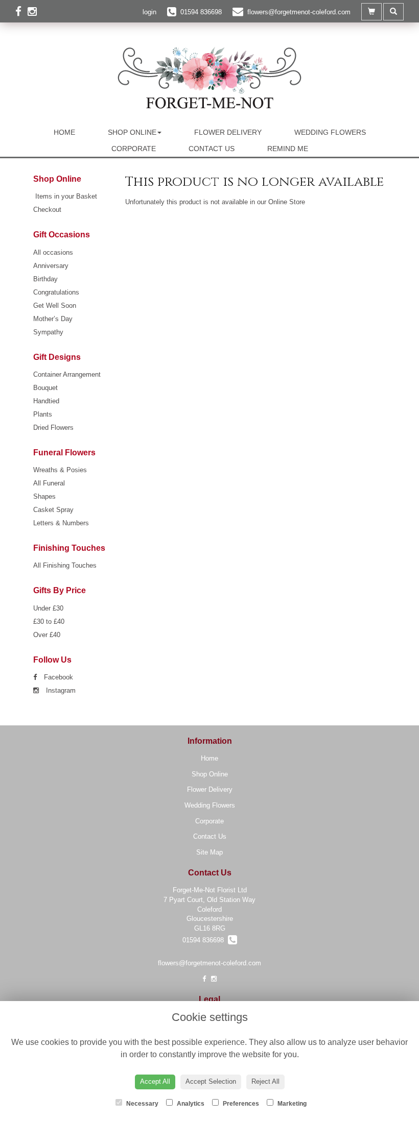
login (149, 12)
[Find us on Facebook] (21, 11)
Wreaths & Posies (60, 470)
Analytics (189, 1103)
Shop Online (132, 132)
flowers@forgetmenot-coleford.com (209, 963)
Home (64, 132)
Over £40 (46, 635)
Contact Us (212, 148)
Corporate (133, 148)
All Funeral (49, 483)
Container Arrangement (67, 374)
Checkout (47, 209)
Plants (42, 414)
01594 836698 (205, 940)
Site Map (209, 852)
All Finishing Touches (65, 565)
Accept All (155, 1081)
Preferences (240, 1103)
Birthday (45, 279)
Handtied (46, 401)
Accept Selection (210, 1081)
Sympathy (48, 332)
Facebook (57, 677)
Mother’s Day (53, 319)
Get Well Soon (54, 305)
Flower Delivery (228, 132)
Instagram (60, 690)
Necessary (141, 1103)
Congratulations (56, 292)
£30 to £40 (48, 621)
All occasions (53, 252)
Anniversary (50, 266)
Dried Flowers (53, 427)
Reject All (265, 1081)
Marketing (291, 1103)
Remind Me (287, 148)
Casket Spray (53, 510)
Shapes (44, 496)
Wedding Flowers (330, 132)
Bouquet (45, 388)
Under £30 (48, 608)
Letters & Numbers (61, 523)
